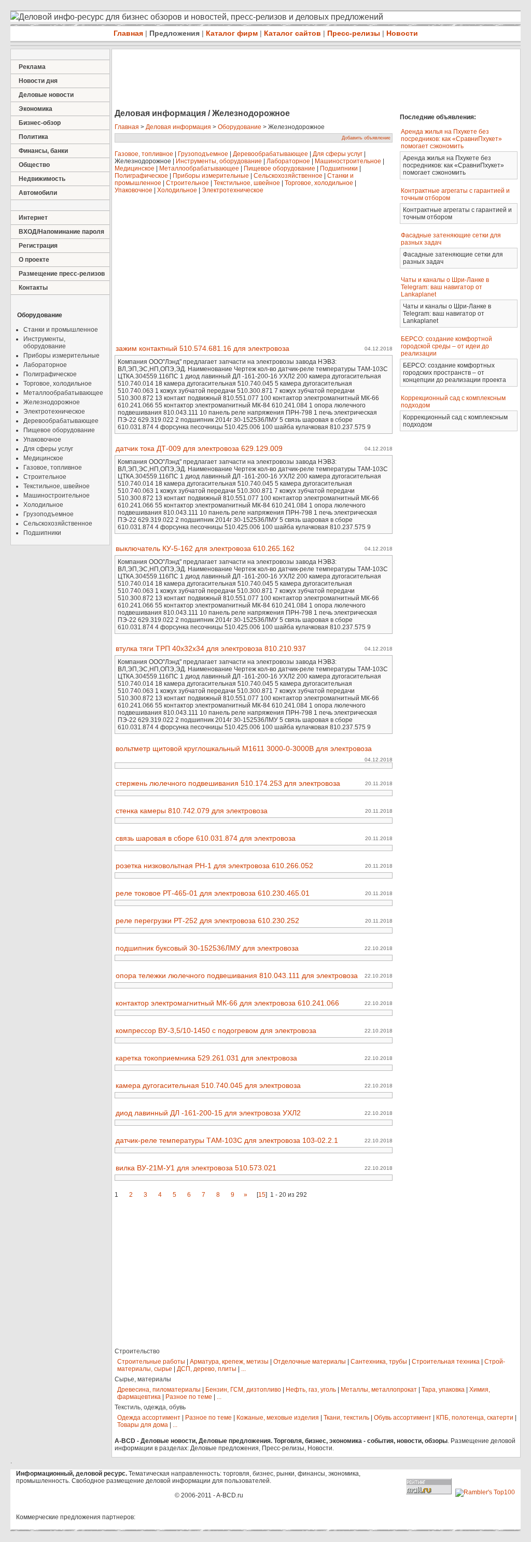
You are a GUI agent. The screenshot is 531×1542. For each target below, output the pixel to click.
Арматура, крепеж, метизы (229, 1361)
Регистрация (38, 245)
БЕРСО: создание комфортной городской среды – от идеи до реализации (446, 346)
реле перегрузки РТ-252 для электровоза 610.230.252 (207, 920)
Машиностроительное (56, 495)
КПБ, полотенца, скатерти (474, 1417)
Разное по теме (188, 1396)
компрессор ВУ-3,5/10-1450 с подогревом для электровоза (216, 1030)
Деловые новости (46, 94)
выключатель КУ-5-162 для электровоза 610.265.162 (205, 548)
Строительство (137, 1351)
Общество (34, 164)
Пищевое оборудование (59, 430)
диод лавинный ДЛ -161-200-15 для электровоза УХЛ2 (208, 1113)
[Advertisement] (301, 79)
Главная (128, 33)
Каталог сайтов (292, 33)
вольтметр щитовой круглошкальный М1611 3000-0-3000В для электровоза (244, 748)
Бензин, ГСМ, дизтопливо (243, 1389)
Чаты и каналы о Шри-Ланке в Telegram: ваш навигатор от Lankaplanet (445, 287)
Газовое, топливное (52, 467)
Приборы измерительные (61, 355)
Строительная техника (446, 1361)
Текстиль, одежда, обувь (150, 1407)
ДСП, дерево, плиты (206, 1369)
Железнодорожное (51, 402)
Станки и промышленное (60, 329)
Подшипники (42, 532)
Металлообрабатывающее (63, 393)
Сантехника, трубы (379, 1361)
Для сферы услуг (48, 448)
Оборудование (239, 127)
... (243, 1369)
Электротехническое (54, 411)
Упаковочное (42, 439)
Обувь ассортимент (402, 1417)
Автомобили (38, 192)
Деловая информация (178, 127)
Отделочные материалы (309, 1361)
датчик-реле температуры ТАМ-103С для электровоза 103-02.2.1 (227, 1140)
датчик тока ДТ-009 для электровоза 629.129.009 (199, 448)
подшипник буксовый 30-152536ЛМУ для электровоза (207, 948)
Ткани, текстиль (346, 1417)
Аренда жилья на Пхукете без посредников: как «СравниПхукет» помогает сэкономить (451, 139)
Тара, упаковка (443, 1389)
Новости (402, 33)
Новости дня (38, 80)
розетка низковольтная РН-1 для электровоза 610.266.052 (214, 865)
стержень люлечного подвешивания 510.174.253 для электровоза (228, 783)
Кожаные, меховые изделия (277, 1417)
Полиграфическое (50, 374)
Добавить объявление (366, 137)
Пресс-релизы (353, 33)
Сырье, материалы (143, 1379)
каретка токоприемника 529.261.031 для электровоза (206, 1058)
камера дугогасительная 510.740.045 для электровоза (208, 1085)
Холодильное (43, 504)
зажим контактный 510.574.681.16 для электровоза (202, 348)
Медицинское (43, 458)
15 (262, 1194)
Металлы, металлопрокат (379, 1389)
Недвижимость (42, 178)
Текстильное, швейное (56, 486)
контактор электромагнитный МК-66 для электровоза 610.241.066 (227, 1003)
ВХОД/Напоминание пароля (61, 231)
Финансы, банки (43, 150)
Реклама (32, 66)
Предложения (174, 33)
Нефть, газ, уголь (311, 1389)
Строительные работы (151, 1361)
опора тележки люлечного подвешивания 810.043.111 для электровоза (237, 975)
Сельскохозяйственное (57, 523)
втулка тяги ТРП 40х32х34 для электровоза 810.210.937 (211, 648)
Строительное (44, 476)
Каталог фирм (232, 33)
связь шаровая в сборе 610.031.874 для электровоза (206, 838)
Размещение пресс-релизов (62, 273)
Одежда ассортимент (148, 1417)
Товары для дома (142, 1424)
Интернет (33, 217)
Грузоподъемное (48, 514)
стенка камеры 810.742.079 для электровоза (192, 811)
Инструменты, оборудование (44, 342)
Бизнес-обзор (40, 122)
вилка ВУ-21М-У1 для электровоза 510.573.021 (196, 1168)
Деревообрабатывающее (61, 421)
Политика (33, 136)
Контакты (33, 287)
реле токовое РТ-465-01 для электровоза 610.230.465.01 (213, 893)
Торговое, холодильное (57, 383)
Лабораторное (45, 365)
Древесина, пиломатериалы (159, 1389)
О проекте (34, 259)
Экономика (35, 108)
